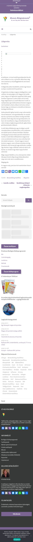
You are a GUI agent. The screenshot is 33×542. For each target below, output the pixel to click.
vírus (25, 389)
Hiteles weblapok (6, 447)
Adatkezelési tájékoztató (8, 452)
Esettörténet (4, 46)
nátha (5, 381)
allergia (3, 358)
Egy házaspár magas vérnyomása (11, 325)
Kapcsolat (4, 457)
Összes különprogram (11, 272)
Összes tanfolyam (10, 246)
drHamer (28, 365)
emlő (19, 367)
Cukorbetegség (5, 257)
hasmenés (23, 370)
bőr (13, 362)
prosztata (18, 381)
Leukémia (4, 260)
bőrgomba (26, 178)
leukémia (5, 377)
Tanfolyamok (5, 442)
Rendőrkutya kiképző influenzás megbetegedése (23, 185)
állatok (5, 391)
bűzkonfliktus (19, 362)
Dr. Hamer (20, 365)
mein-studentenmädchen (17, 377)
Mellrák (3, 263)
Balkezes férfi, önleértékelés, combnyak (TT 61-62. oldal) (16, 344)
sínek (22, 384)
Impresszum (5, 460)
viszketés (19, 389)
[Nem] (31, 536)
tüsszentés (16, 386)
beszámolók (6, 360)
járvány (20, 372)
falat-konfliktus (7, 370)
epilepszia (25, 367)
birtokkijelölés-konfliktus (19, 360)
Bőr (2, 254)
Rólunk (3, 450)
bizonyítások (6, 362)
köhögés (23, 374)
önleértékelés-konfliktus (10, 393)
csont (13, 365)
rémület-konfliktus (8, 384)
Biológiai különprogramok (9, 439)
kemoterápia (6, 374)
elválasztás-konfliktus (9, 367)
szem (17, 384)
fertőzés (16, 370)
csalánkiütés (6, 365)
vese (22, 386)
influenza (13, 372)
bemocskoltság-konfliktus (14, 178)
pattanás (11, 381)
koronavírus (15, 374)
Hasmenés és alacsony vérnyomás (11, 337)
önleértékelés (13, 391)
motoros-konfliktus (20, 379)
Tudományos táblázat (16, 10)
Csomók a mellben (8, 183)
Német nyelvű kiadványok (9, 445)
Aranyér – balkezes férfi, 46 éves (10, 350)
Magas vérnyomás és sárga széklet (11, 331)
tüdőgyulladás (7, 386)
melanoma (6, 379)
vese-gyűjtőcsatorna (9, 389)
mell (12, 379)
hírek (29, 370)
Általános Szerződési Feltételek (10, 455)
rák (24, 381)
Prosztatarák (5, 266)
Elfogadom (17, 539)
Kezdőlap (3, 34)
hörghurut (6, 372)
